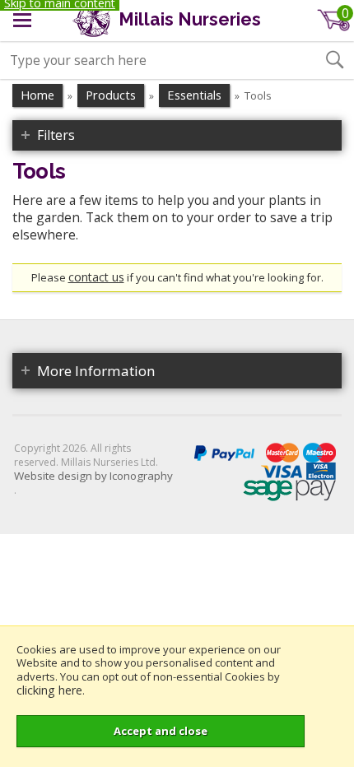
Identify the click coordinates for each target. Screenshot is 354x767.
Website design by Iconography (93, 476)
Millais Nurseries (187, 19)
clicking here (49, 690)
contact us (96, 277)
